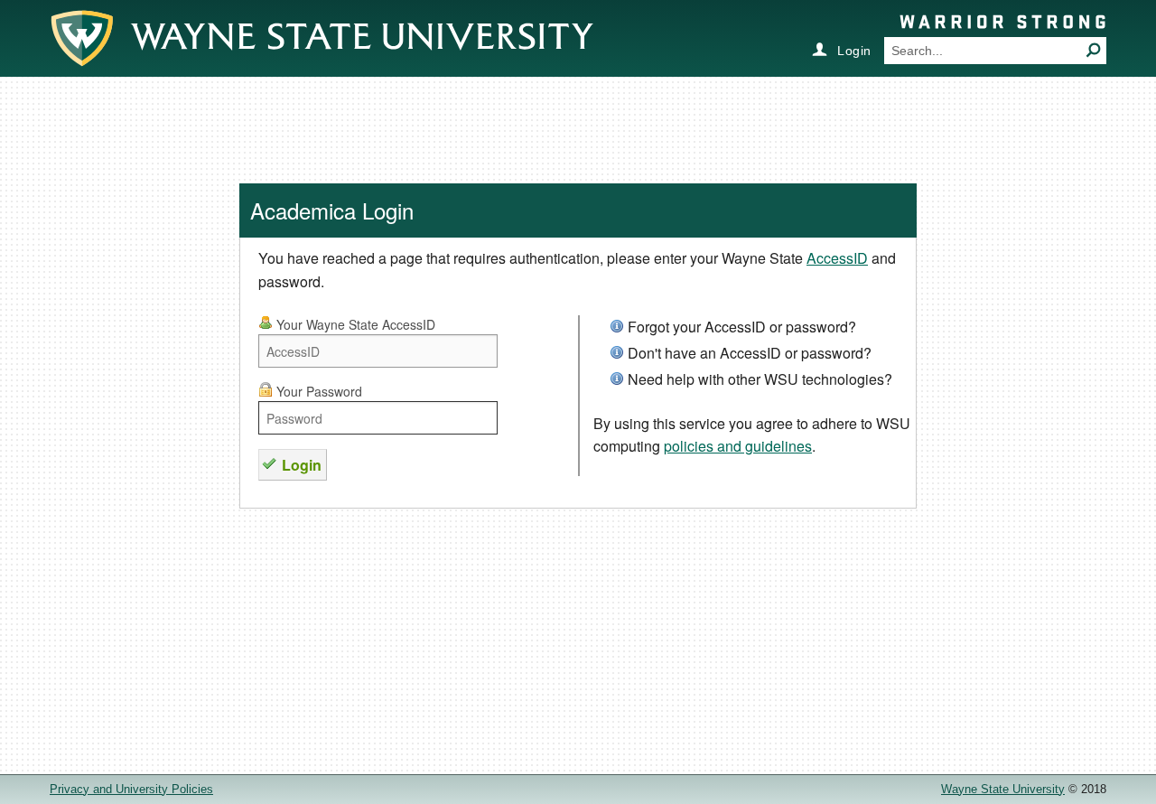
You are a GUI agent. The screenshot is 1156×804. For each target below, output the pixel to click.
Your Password (317, 391)
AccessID (837, 258)
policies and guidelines (738, 445)
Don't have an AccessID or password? (750, 352)
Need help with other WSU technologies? (760, 379)
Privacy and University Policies (131, 789)
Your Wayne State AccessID (354, 324)
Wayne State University (1003, 789)
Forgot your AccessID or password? (742, 326)
